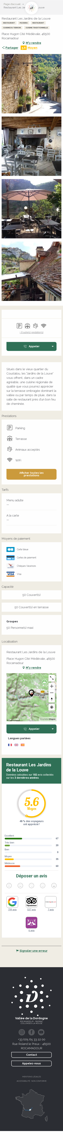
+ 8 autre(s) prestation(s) (31, 332)
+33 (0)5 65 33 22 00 (31, 1039)
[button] (31, 83)
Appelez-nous (31, 1063)
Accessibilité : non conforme (32, 1081)
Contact (31, 1054)
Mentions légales (31, 1077)
